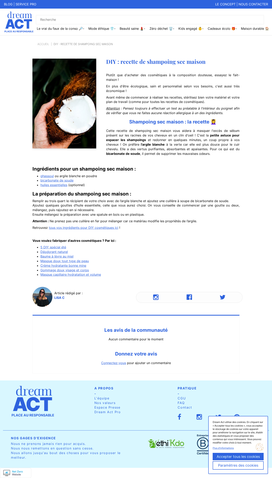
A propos (103, 388)
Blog (8, 4)
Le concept (225, 4)
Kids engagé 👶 (190, 29)
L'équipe (102, 398)
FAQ (181, 403)
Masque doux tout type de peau (64, 261)
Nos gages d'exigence (33, 438)
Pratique (187, 388)
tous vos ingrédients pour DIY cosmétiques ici (83, 228)
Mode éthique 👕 (101, 29)
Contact (185, 407)
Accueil (43, 44)
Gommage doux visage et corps (64, 270)
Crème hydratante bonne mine (63, 266)
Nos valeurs (105, 403)
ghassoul (47, 176)
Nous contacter (253, 4)
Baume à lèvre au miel (56, 256)
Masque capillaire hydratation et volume (70, 275)
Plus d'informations (223, 447)
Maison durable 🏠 (255, 29)
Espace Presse (107, 407)
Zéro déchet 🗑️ (161, 29)
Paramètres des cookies (238, 465)
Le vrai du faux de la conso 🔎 (60, 29)
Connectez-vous (113, 363)
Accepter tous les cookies (238, 456)
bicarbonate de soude (56, 180)
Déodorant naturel (54, 252)
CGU (182, 398)
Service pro (26, 4)
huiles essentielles (53, 185)
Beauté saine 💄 (132, 29)
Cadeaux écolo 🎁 (221, 29)
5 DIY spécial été (53, 247)
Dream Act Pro (107, 412)
